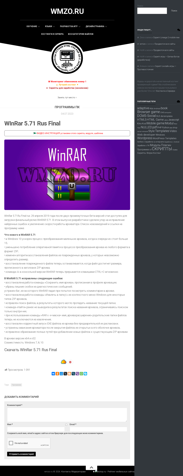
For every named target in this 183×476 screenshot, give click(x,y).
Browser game (148, 112)
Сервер (174, 150)
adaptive (143, 108)
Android (157, 108)
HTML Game (155, 119)
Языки (48, 26)
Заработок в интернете (154, 142)
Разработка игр (69, 26)
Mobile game (155, 123)
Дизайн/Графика (95, 26)
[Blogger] (69, 373)
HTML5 (141, 119)
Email (73, 424)
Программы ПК (67, 107)
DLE (158, 116)
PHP (159, 127)
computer (168, 112)
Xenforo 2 (141, 142)
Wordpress (144, 138)
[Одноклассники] (57, 373)
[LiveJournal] (73, 373)
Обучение (31, 26)
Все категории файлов (80, 34)
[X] (65, 373)
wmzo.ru (67, 11)
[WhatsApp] (81, 373)
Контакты (66, 471)
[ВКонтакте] (53, 373)
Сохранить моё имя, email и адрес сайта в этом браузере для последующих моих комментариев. (55, 433)
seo (171, 128)
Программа (16, 385)
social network (142, 131)
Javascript (173, 119)
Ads (151, 108)
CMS (162, 112)
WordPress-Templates (164, 138)
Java (166, 120)
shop (175, 127)
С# (150, 150)
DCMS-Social (146, 116)
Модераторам (78, 471)
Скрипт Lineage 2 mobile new (166, 37)
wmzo (143, 44)
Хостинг (157, 153)
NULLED (146, 127)
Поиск (140, 6)
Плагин (166, 145)
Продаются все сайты (165, 44)
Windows (160, 134)
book (164, 108)
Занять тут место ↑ (67, 97)
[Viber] (77, 373)
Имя (10, 424)
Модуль (155, 145)
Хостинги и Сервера (52, 34)
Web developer (146, 134)
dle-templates (167, 116)
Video (173, 131)
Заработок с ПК (143, 146)
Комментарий (14, 405)
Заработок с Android (171, 142)
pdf (154, 127)
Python (165, 127)
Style (151, 131)
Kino (139, 123)
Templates (162, 131)
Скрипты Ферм (145, 153)
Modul (169, 123)
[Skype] (85, 373)
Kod (144, 123)
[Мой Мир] (61, 373)
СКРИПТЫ (162, 148)
